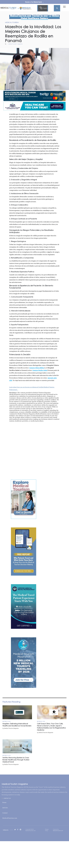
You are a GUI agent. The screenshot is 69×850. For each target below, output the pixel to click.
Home (4, 802)
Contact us (7, 798)
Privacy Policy (46, 830)
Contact (5, 813)
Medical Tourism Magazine (15, 44)
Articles (5, 808)
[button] (64, 7)
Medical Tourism (64, 49)
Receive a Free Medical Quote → (34, 2)
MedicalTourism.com (9, 818)
